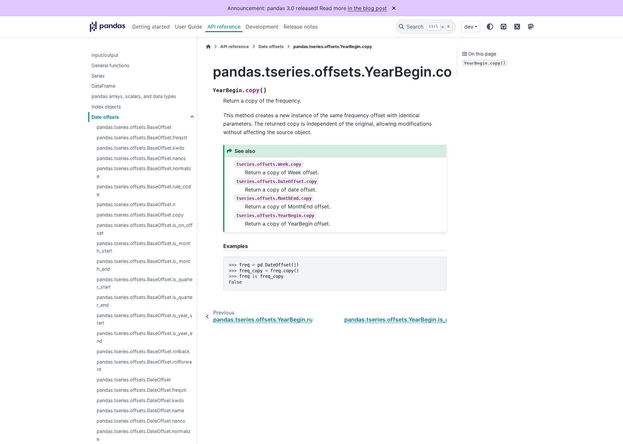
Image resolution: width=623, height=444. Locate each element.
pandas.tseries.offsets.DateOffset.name (140, 410)
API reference (223, 26)
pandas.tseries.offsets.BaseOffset (134, 127)
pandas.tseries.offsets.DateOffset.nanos (141, 421)
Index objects (106, 106)
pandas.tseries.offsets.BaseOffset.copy (140, 215)
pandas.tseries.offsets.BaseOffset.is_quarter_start (144, 283)
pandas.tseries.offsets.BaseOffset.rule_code (144, 190)
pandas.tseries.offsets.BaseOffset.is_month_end (143, 265)
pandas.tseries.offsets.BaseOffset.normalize (144, 172)
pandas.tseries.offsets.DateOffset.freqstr (142, 390)
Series (98, 76)
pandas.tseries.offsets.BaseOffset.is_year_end (144, 337)
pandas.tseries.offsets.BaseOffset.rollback (143, 351)
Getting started (151, 26)
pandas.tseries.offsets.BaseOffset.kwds (141, 148)
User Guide (188, 26)
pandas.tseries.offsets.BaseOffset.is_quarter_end (144, 301)
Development (262, 26)
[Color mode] (490, 26)
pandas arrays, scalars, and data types (134, 96)
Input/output (105, 55)
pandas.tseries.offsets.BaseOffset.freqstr (142, 138)
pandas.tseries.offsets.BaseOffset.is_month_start (143, 247)
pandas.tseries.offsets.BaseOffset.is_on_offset (144, 229)
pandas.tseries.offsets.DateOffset (134, 379)
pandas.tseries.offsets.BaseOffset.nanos (141, 158)
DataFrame (103, 86)
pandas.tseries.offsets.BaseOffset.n (136, 204)
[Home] (208, 46)
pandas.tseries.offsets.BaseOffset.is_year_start (144, 319)
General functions (110, 65)
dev (468, 26)
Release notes (301, 26)
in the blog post (367, 8)
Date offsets (105, 117)
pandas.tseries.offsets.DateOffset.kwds (140, 400)
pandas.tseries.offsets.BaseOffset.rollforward (144, 365)
